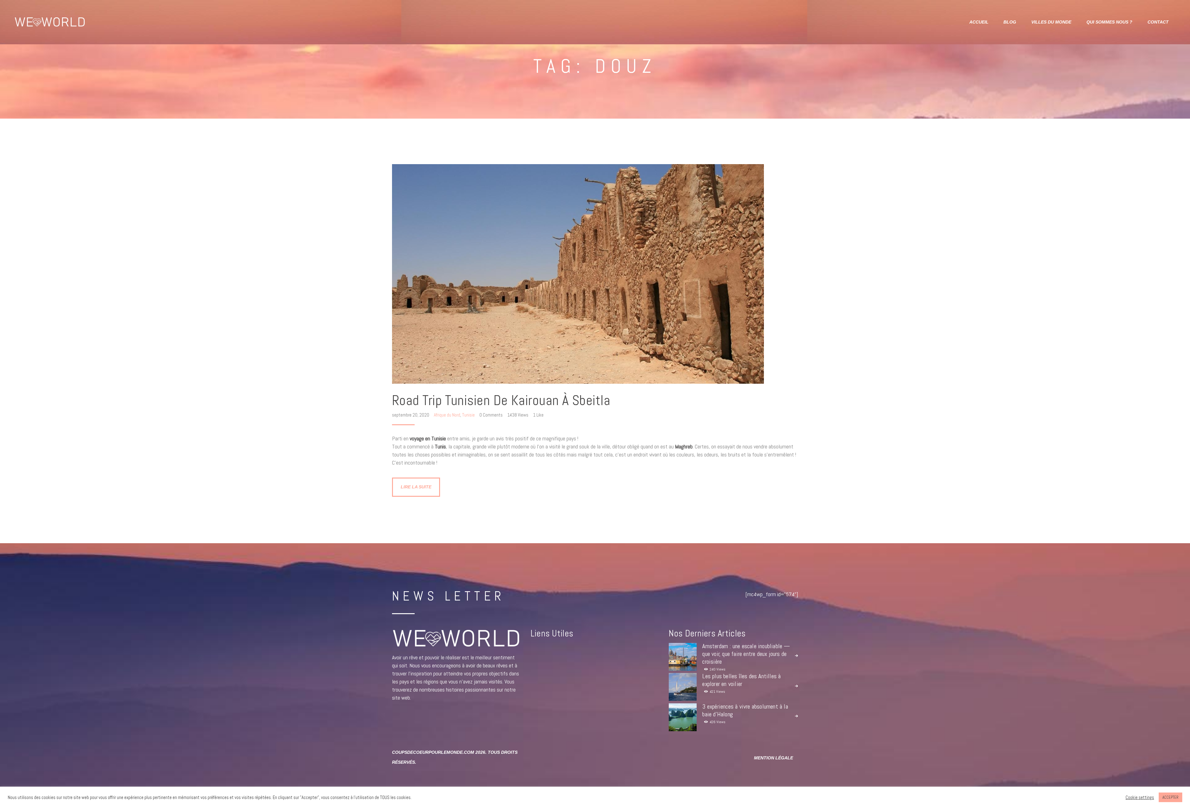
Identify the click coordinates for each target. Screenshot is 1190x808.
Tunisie (468, 415)
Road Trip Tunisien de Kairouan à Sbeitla (501, 400)
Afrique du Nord (447, 415)
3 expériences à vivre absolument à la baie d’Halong (745, 710)
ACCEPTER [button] (1170, 797)
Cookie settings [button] (1140, 797)
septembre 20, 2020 (411, 415)
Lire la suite (416, 486)
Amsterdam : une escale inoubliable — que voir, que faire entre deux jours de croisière (746, 654)
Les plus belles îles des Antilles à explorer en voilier (741, 680)
